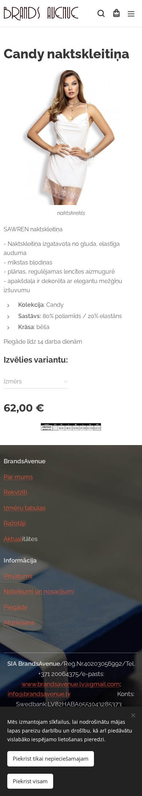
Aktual (13, 538)
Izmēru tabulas (25, 507)
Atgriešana (19, 622)
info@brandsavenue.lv (39, 694)
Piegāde (16, 607)
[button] (101, 13)
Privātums (18, 576)
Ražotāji (15, 523)
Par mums (18, 476)
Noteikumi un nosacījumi (39, 591)
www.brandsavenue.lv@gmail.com (70, 684)
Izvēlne (131, 13)
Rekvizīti (15, 492)
